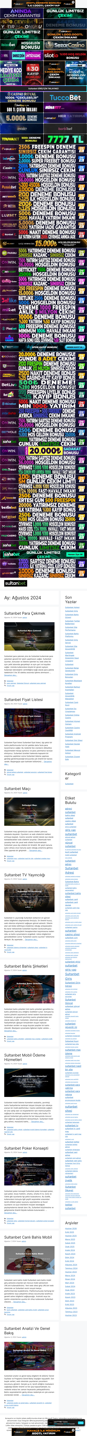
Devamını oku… (10, 675)
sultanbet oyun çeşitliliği (71, 1079)
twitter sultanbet (70, 1206)
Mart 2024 (69, 1283)
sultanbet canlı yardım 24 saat (73, 925)
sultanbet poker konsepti (45, 1221)
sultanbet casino (71, 927)
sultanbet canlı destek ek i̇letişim (72, 918)
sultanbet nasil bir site (25, 858)
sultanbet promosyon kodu (72, 1098)
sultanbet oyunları (72, 1073)
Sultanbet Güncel (23, 683)
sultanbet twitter (72, 1142)
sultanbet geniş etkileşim (72, 952)
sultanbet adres (70, 862)
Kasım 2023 (70, 1297)
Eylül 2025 (69, 1232)
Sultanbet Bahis (72, 882)
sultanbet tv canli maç (72, 1130)
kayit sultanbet (12, 1310)
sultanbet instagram (72, 1036)
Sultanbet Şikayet (70, 1188)
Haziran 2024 (71, 1272)
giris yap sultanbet (71, 832)
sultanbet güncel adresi (71, 1013)
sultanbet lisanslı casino (71, 1047)
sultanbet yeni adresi (73, 1158)
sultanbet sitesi (32, 947)
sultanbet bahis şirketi (14, 1129)
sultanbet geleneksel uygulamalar (70, 949)
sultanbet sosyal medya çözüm (73, 1120)
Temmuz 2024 (71, 1268)
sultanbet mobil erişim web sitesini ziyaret (72, 1056)
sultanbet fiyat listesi (44, 772)
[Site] (43, 149)
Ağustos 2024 (71, 1265)
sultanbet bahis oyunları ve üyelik (72, 884)
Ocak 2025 (69, 1247)
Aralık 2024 (70, 1250)
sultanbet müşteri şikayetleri (73, 1063)
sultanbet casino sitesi (72, 932)
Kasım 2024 (70, 1254)
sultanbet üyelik (46, 1039)
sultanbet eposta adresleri (72, 946)
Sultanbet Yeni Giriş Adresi (72, 1164)
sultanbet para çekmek (38, 683)
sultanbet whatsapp (72, 1150)
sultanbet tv (71, 1125)
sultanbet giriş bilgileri (71, 989)
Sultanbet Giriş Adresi (72, 984)
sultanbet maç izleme (73, 1051)
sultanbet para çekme (72, 1093)
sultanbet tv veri (69, 1139)
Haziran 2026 (71, 1228)
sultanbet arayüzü (30, 772)
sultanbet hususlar (70, 1033)
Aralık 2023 (70, 1294)
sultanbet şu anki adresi (71, 1201)
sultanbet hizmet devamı (26, 1221)
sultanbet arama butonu (71, 879)
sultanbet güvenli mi (70, 1020)
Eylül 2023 (69, 1304)
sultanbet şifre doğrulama (72, 1193)
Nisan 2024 (70, 1279)
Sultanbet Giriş (71, 611)
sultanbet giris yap (71, 967)
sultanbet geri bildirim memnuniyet (71, 958)
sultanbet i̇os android (71, 1038)
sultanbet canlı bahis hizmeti (73, 913)
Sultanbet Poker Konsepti (26, 1148)
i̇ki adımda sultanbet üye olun (73, 849)
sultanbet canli (71, 899)
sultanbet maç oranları (33, 1039)
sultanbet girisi (12, 1221)
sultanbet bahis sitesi (73, 895)
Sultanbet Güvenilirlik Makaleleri (69, 696)
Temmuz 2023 (71, 1312)
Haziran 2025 (71, 1236)
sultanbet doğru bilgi (70, 940)
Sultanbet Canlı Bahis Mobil (28, 1237)
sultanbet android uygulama (72, 876)
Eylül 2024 (69, 1261)
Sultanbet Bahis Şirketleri (26, 966)
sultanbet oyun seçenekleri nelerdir (72, 1075)
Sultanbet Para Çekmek (24, 613)
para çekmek (11, 683)
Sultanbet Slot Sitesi (73, 740)
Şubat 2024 (70, 1286)
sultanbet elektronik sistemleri (73, 943)
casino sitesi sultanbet (70, 822)
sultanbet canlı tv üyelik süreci (73, 922)
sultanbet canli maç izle (72, 909)
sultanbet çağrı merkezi (71, 1168)
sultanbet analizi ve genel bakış (18, 1403)
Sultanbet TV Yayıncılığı (24, 875)
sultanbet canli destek (71, 903)
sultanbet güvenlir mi (36, 1403)
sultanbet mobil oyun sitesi (72, 1060)
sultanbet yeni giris (73, 1161)
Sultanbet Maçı (17, 788)
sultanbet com (71, 938)
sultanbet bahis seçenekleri (71, 889)
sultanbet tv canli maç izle (73, 1135)
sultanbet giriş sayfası (71, 992)
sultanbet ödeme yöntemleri (17, 947)
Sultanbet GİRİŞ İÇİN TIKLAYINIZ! (43, 88)
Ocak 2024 (69, 1290)
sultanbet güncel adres (72, 1007)
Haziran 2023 (71, 1315)
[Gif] (43, 243)
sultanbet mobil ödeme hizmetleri (35, 1129)
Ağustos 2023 (71, 1308)
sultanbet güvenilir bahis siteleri (72, 1017)
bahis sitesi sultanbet (70, 816)
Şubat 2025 (70, 1243)
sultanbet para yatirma (72, 1086)
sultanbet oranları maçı (42, 858)
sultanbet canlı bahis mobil (27, 1310)
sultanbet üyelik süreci (71, 1184)
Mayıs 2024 (70, 1275)
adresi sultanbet (70, 810)
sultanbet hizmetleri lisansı (72, 1030)
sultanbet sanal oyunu (71, 1103)
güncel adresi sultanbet (15, 772)
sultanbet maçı (12, 858)
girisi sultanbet (70, 827)
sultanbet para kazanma (71, 1082)
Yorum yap (10, 685)
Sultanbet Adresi (72, 607)
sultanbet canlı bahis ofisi (72, 915)
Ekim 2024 (69, 1257)
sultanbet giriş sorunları (70, 995)
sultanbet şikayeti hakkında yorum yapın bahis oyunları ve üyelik (73, 1197)
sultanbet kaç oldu (72, 1044)
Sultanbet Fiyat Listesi (23, 699)
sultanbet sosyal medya (71, 1117)
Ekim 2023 (69, 1301)
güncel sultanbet (70, 844)
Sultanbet (10, 681)
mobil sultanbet (71, 855)
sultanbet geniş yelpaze (71, 955)
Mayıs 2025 (70, 1239)
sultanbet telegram (72, 1122)
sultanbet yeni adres (71, 1153)
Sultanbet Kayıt (71, 1041)
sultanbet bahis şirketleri (15, 1039)
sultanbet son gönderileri (72, 1114)
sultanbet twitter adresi (71, 1146)
